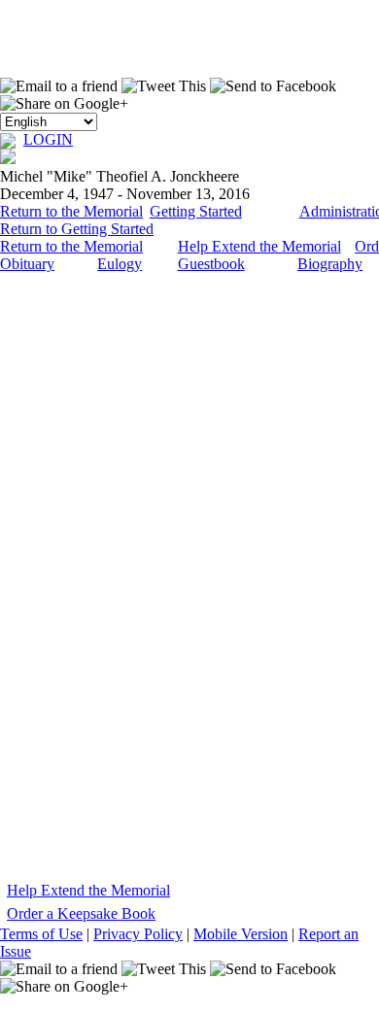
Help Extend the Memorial (259, 246)
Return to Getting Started (77, 228)
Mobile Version (240, 934)
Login (48, 139)
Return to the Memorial (71, 211)
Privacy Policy (138, 934)
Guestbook (211, 263)
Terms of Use (41, 934)
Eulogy (119, 263)
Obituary (27, 263)
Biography (329, 263)
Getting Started (196, 211)
